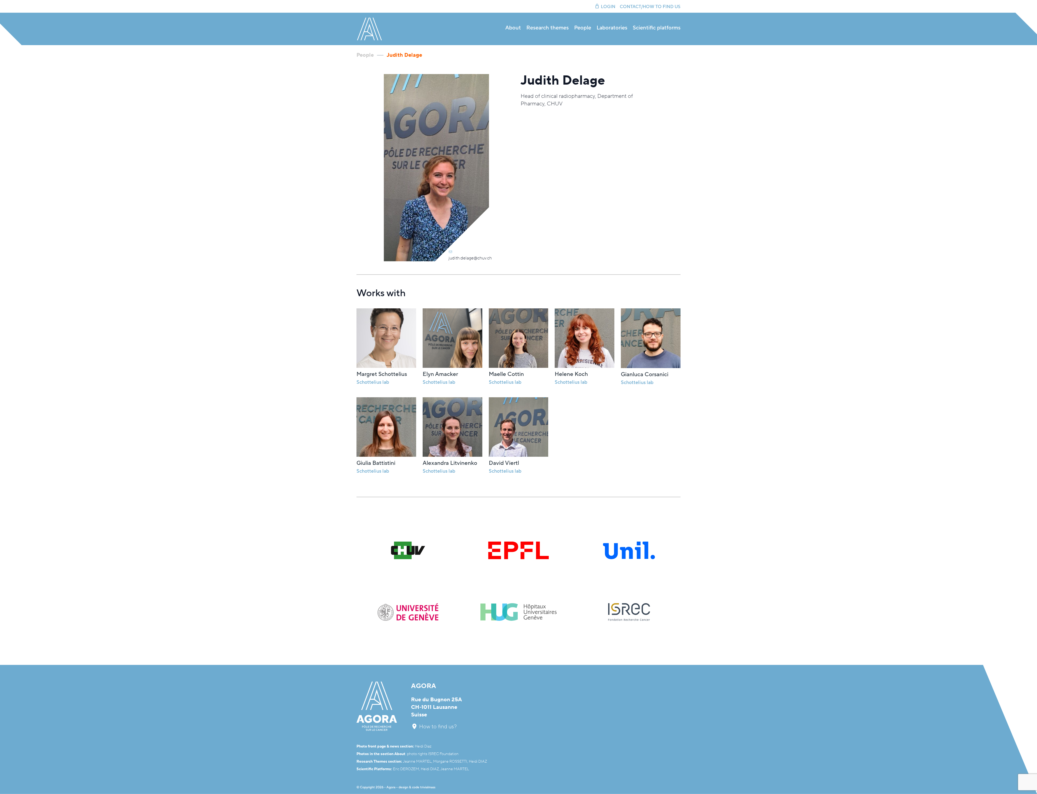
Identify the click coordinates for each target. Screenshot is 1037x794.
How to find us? (437, 726)
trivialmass (427, 787)
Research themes (547, 28)
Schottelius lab (439, 382)
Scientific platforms (657, 28)
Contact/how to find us (650, 6)
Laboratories (612, 28)
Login (608, 6)
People (582, 28)
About (513, 28)
